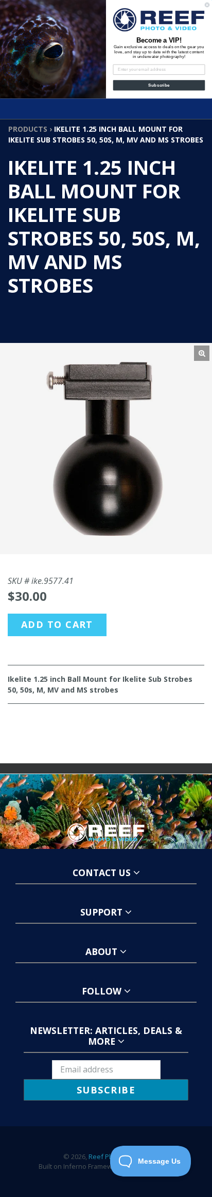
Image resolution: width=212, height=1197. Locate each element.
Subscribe (158, 85)
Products (27, 129)
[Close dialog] (207, 5)
